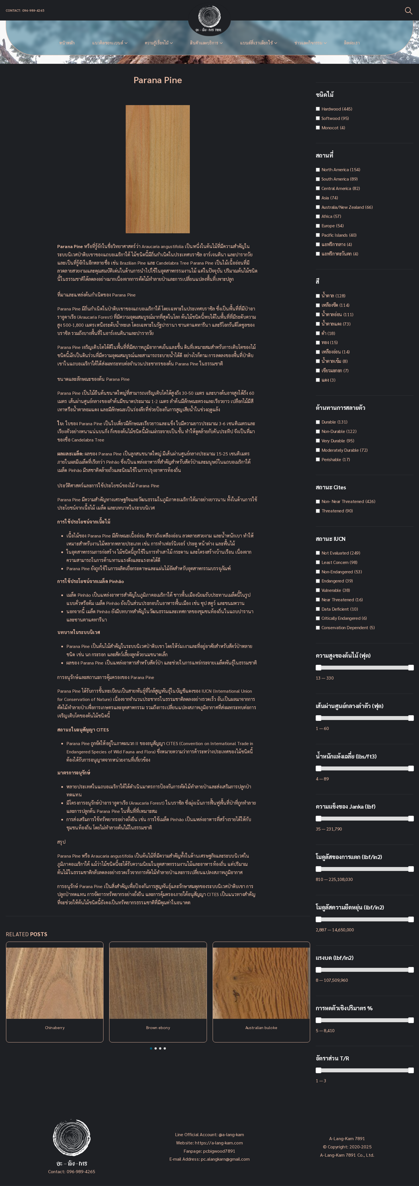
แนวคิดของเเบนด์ (107, 43)
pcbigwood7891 (219, 1151)
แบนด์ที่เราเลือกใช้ (256, 43)
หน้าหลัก (67, 43)
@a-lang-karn (231, 1134)
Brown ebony (158, 1027)
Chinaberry (54, 1027)
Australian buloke (261, 1027)
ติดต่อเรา (352, 43)
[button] (151, 1048)
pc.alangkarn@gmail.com (225, 1159)
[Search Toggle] (408, 10)
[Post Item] (54, 983)
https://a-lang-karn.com (219, 1143)
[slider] (318, 667)
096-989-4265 (81, 1171)
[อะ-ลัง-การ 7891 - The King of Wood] (209, 19)
